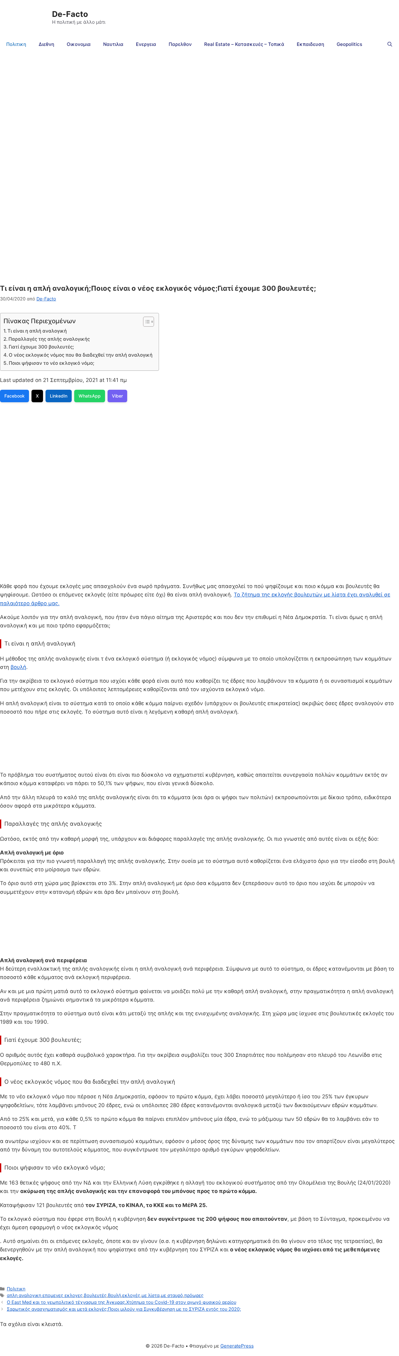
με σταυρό (172, 1295)
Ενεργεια (146, 44)
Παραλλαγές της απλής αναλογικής (49, 339)
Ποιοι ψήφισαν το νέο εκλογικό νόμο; (51, 363)
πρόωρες (194, 1295)
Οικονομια (79, 44)
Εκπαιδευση (310, 44)
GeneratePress (237, 1346)
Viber (117, 395)
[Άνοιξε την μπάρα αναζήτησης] (390, 44)
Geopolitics (349, 44)
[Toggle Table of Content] (145, 321)
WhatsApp (90, 395)
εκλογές (131, 1295)
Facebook (14, 395)
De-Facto (70, 14)
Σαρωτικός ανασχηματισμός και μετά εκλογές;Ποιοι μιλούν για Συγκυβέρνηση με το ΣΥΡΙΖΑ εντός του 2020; (124, 1309)
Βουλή (114, 1295)
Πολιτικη (16, 44)
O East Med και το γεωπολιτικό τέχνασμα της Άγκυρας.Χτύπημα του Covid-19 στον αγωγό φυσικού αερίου (121, 1302)
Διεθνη (46, 44)
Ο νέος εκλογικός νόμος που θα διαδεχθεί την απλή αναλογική (80, 355)
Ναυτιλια (113, 44)
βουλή (18, 667)
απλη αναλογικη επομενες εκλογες (45, 1295)
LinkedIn (58, 395)
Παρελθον (180, 44)
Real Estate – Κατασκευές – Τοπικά (244, 44)
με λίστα (151, 1295)
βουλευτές (95, 1295)
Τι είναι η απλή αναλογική (37, 331)
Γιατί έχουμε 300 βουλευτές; (41, 347)
